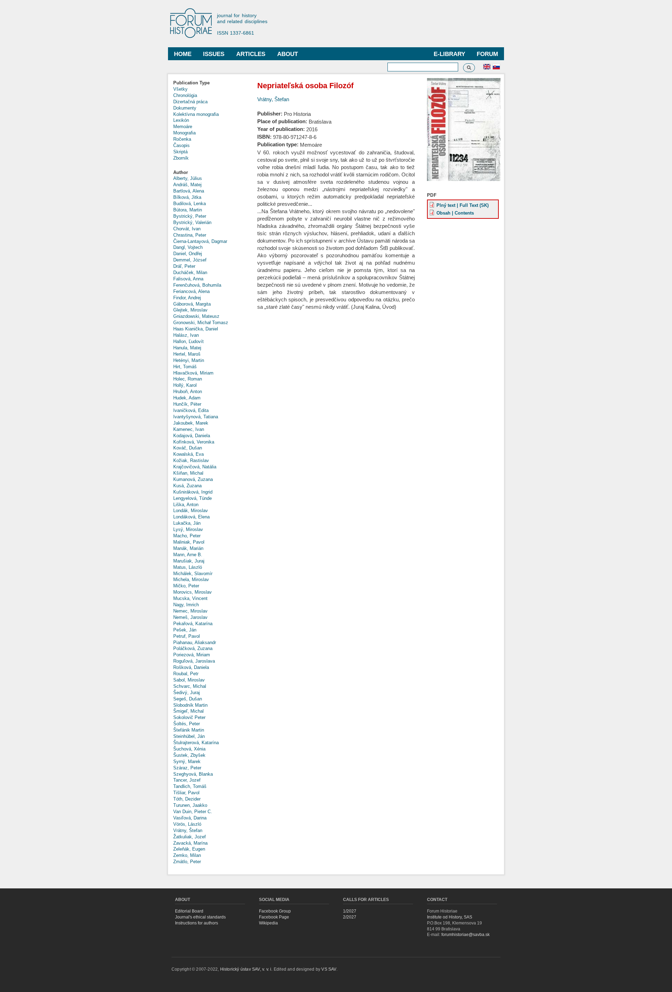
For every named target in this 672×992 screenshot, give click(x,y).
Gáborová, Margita (192, 304)
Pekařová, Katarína (192, 623)
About (287, 54)
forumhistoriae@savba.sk (465, 934)
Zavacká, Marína (190, 843)
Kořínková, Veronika (193, 442)
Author (180, 172)
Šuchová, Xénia (189, 749)
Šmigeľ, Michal (188, 711)
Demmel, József (189, 260)
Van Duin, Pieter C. (192, 811)
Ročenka (182, 139)
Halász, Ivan (186, 335)
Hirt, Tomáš (185, 366)
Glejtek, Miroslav (190, 310)
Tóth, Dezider (187, 799)
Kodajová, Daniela (191, 435)
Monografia (184, 132)
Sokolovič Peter (189, 717)
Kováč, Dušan (187, 447)
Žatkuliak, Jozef (189, 836)
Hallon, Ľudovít (188, 341)
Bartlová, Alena (188, 191)
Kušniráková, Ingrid (192, 492)
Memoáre (182, 126)
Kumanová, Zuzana (193, 479)
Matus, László (187, 567)
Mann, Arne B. (187, 554)
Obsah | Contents (455, 213)
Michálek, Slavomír (192, 573)
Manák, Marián (188, 548)
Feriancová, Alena (191, 291)
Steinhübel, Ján (189, 736)
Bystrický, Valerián (192, 222)
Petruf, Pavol (186, 636)
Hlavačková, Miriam (193, 373)
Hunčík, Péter (187, 404)
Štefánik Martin (188, 730)
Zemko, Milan (187, 855)
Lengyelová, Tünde (192, 498)
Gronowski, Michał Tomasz (200, 322)
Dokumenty (184, 108)
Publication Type (191, 82)
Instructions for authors (196, 923)
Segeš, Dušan (187, 698)
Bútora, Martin (187, 209)
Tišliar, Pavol (186, 792)
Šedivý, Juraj (186, 692)
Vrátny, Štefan (187, 830)
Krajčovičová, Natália (194, 466)
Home (182, 54)
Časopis (181, 145)
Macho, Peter (187, 535)
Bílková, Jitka (187, 197)
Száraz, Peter (187, 767)
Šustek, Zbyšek (189, 755)
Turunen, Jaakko (190, 805)
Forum (487, 54)
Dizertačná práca (190, 101)
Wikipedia (268, 923)
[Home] (194, 23)
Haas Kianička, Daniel (195, 328)
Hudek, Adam (187, 397)
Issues (213, 54)
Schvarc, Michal (189, 686)
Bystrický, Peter (189, 216)
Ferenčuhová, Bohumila (197, 285)
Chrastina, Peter (189, 235)
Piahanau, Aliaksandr (194, 642)
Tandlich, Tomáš (189, 786)
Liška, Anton (185, 504)
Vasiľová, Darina (189, 817)
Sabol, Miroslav (189, 680)
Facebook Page (274, 917)
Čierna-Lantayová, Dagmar (200, 241)
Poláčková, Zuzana (192, 648)
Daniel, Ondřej (187, 253)
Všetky (180, 89)
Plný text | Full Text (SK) (462, 205)
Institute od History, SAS (449, 917)
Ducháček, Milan (190, 272)
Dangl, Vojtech (188, 247)
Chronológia (185, 95)
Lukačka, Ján (187, 523)
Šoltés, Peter (186, 723)
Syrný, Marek (187, 761)
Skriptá (180, 151)
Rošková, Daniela (191, 667)
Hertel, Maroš (187, 354)
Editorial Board (189, 911)
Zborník (181, 158)
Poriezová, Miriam (191, 654)
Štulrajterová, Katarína (196, 742)
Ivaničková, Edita (191, 410)
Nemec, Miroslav (190, 611)
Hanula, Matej (187, 347)
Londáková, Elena (191, 516)
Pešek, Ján (184, 630)
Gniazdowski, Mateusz (196, 316)
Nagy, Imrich (186, 604)
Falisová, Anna (188, 278)
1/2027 (349, 911)
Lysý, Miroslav (188, 529)
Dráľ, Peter (184, 266)
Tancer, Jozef (187, 780)
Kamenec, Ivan (188, 429)
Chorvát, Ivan (187, 228)
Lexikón (181, 120)
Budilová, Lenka (189, 203)
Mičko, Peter (186, 585)
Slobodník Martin (190, 705)
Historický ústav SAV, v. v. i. (247, 969)
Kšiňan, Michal (188, 473)
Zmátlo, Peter (187, 861)
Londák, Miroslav (190, 510)
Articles (250, 54)
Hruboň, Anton (187, 391)
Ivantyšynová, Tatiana (195, 416)
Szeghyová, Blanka (193, 774)
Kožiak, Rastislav (191, 460)
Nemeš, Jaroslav (190, 617)
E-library (449, 54)
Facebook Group (275, 911)
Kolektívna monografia (196, 114)
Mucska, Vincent (190, 598)
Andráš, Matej (187, 184)
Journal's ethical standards (200, 917)
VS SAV (328, 969)
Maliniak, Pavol (188, 542)
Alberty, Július (187, 178)
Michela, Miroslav (191, 579)
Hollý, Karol (185, 385)
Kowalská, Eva (188, 454)
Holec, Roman (187, 379)
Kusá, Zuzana (187, 485)
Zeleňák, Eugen (189, 849)
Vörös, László (187, 824)
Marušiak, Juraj (188, 561)
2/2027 (349, 917)
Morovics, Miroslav (192, 592)
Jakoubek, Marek (190, 423)
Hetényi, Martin (188, 360)
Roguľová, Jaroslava (194, 661)
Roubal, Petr (185, 673)
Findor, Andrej (187, 297)
